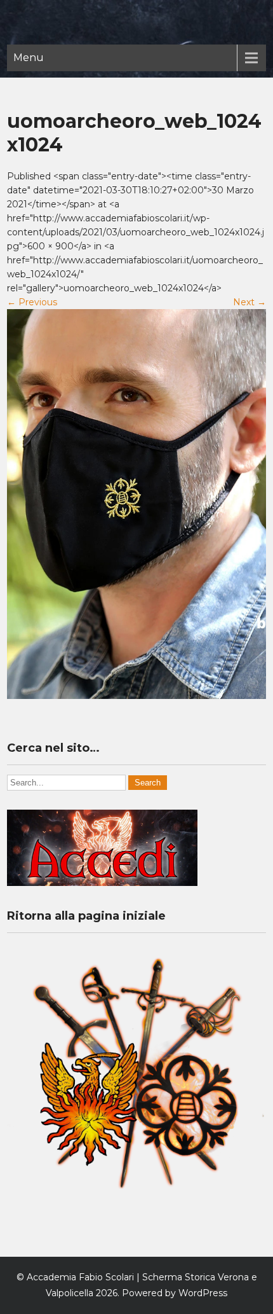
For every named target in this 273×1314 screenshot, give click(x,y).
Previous (32, 302)
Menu (28, 58)
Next (249, 302)
